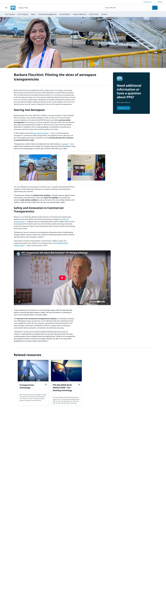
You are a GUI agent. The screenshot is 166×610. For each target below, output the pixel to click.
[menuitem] (10, 14)
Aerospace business (41, 133)
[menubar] (56, 14)
